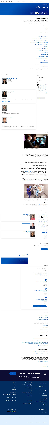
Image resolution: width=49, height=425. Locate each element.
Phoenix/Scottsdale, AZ (41, 77)
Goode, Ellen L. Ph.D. (26, 231)
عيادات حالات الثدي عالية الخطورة (42, 58)
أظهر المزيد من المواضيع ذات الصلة (42, 319)
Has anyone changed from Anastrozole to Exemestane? (40, 291)
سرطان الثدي (42, 8)
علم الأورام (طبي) (45, 52)
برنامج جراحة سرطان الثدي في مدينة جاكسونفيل (40, 38)
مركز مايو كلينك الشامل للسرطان (42, 178)
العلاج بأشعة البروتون (27, 171)
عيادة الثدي (46, 60)
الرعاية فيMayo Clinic (32, 13)
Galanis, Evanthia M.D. (26, 214)
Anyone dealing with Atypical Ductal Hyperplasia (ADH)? (41, 300)
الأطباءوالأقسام (36, 13)
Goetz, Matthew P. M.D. (26, 223)
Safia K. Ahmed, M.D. (10, 91)
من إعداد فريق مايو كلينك (44, 243)
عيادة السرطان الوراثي (44, 62)
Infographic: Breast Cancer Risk (43, 315)
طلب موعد (45, 10)
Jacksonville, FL (40, 79)
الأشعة (46, 27)
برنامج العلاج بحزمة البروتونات (43, 36)
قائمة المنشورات (41, 204)
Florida (45, 237)
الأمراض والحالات (44, 4)
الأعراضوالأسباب (45, 13)
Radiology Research (44, 66)
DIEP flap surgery (45, 325)
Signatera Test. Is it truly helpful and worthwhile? (41, 282)
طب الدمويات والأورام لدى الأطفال (42, 48)
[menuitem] (45, 13)
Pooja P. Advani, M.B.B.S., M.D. (12, 78)
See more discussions (39, 306)
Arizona (45, 236)
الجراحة (46, 29)
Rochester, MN (40, 80)
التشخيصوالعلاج (41, 13)
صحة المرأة (46, 46)
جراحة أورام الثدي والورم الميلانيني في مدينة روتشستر (39, 42)
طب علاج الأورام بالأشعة (43, 50)
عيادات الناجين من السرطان (43, 56)
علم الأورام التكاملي (44, 54)
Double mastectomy (45, 327)
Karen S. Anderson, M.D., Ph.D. (12, 105)
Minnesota (45, 238)
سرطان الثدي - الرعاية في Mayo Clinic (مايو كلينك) (40, 245)
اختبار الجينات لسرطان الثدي (43, 317)
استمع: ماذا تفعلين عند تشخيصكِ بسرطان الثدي (40, 351)
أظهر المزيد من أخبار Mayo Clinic (43, 345)
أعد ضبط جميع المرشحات (41, 98)
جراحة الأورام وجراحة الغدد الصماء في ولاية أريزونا (40, 40)
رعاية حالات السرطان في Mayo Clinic (41, 44)
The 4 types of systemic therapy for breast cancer (40, 340)
